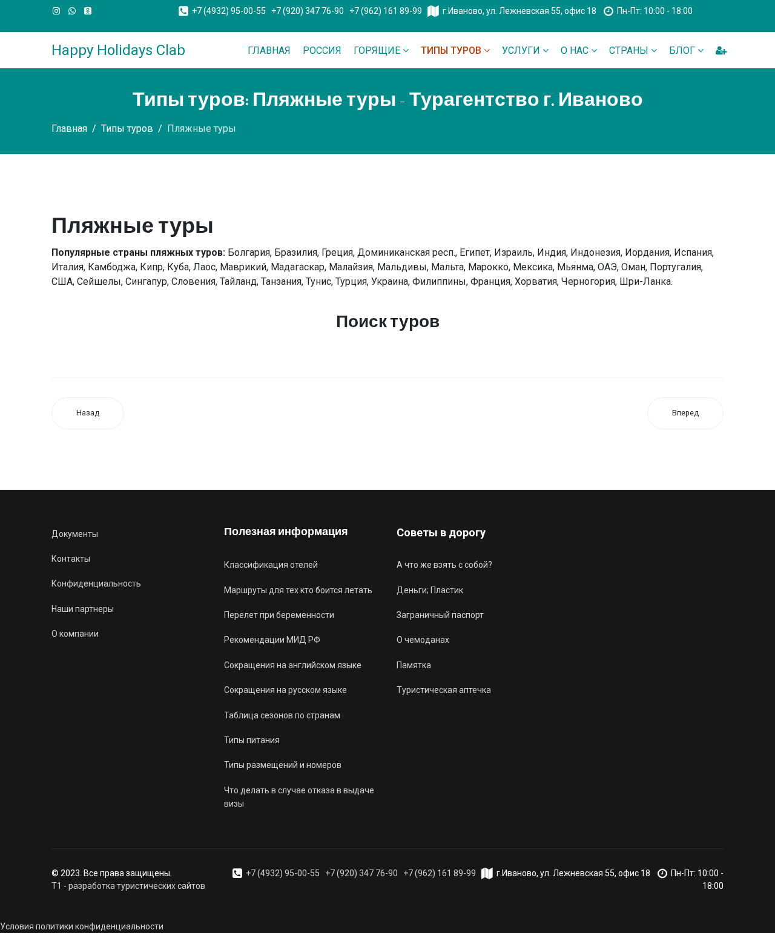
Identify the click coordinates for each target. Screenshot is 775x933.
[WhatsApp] (72, 11)
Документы (74, 534)
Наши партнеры (82, 609)
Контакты (70, 559)
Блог (682, 50)
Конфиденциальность (96, 583)
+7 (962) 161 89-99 (385, 11)
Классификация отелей (271, 565)
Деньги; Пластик (430, 590)
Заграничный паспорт (440, 615)
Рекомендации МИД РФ (272, 640)
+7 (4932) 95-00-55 (229, 11)
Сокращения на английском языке (292, 665)
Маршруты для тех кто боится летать (298, 590)
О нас (575, 50)
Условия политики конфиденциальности (81, 926)
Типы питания (252, 740)
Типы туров (451, 50)
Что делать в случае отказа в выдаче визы (299, 796)
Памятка (414, 665)
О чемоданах (423, 640)
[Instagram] (56, 11)
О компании (75, 634)
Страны (628, 50)
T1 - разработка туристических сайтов (128, 886)
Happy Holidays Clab (118, 50)
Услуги (521, 50)
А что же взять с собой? (444, 565)
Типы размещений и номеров (282, 765)
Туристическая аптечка (444, 690)
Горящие (377, 50)
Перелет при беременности (279, 615)
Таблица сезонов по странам (282, 715)
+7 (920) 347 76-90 (307, 11)
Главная (269, 50)
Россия (322, 50)
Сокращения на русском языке (285, 690)
